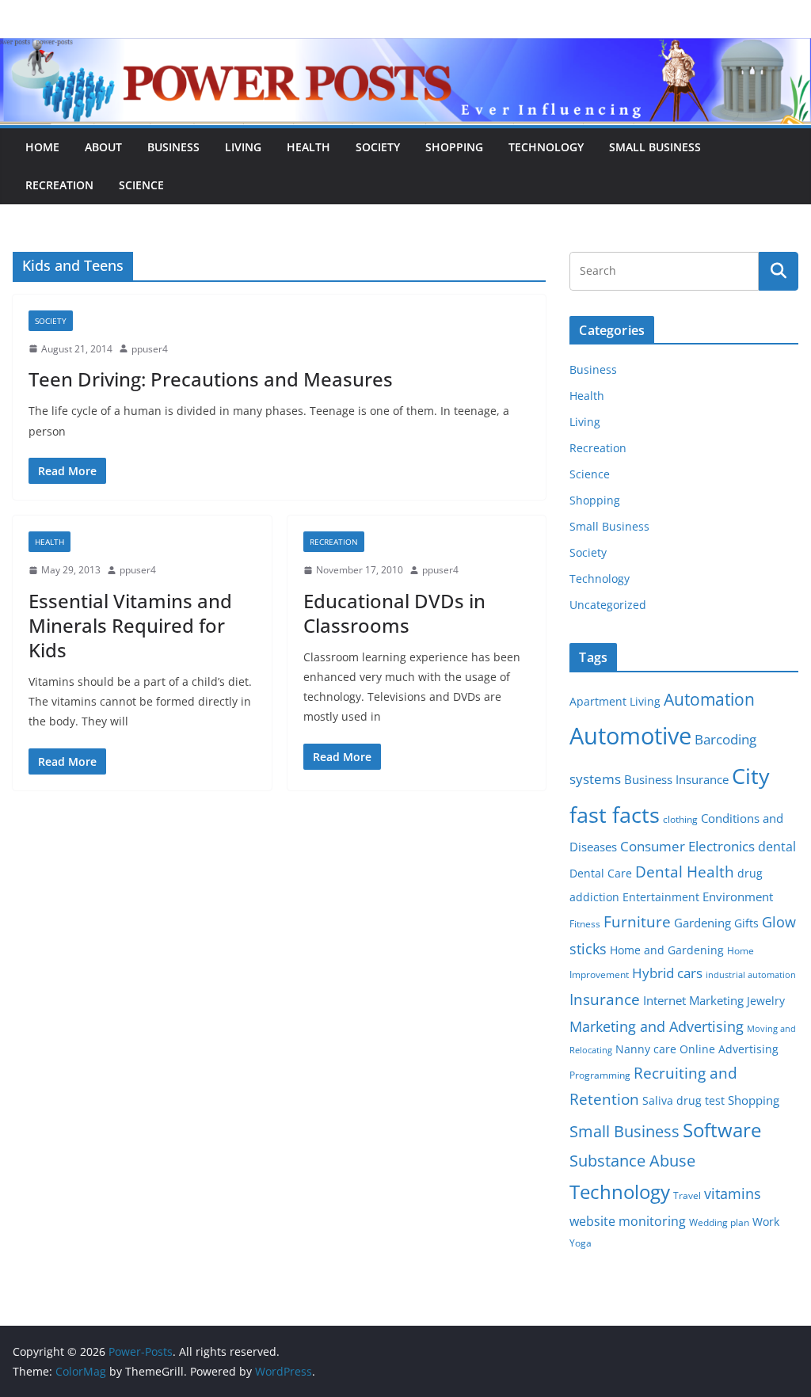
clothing (680, 819)
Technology (546, 146)
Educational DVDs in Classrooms (394, 613)
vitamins (732, 1193)
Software (722, 1130)
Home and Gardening (667, 950)
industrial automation (751, 974)
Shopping (454, 146)
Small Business (655, 146)
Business (173, 146)
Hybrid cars (667, 973)
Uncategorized (607, 604)
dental (777, 846)
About (103, 146)
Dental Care (600, 873)
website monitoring (627, 1221)
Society (378, 146)
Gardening (702, 922)
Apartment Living (615, 702)
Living (243, 146)
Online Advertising (729, 1049)
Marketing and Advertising (656, 1026)
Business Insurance (676, 779)
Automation (709, 698)
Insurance (604, 999)
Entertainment (661, 897)
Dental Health (684, 871)
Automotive (630, 736)
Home (42, 146)
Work (765, 1222)
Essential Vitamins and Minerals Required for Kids (130, 625)
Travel (687, 1195)
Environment (737, 896)
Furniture (637, 921)
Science (141, 184)
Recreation (59, 184)
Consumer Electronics (687, 846)
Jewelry (766, 1001)
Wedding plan (719, 1222)
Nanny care (645, 1049)
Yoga (580, 1243)
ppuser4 (149, 349)
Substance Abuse (632, 1160)
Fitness (584, 924)
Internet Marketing (693, 1000)
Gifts (746, 923)
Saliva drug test (683, 1101)
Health (308, 146)
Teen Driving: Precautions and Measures (211, 379)
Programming (599, 1075)
